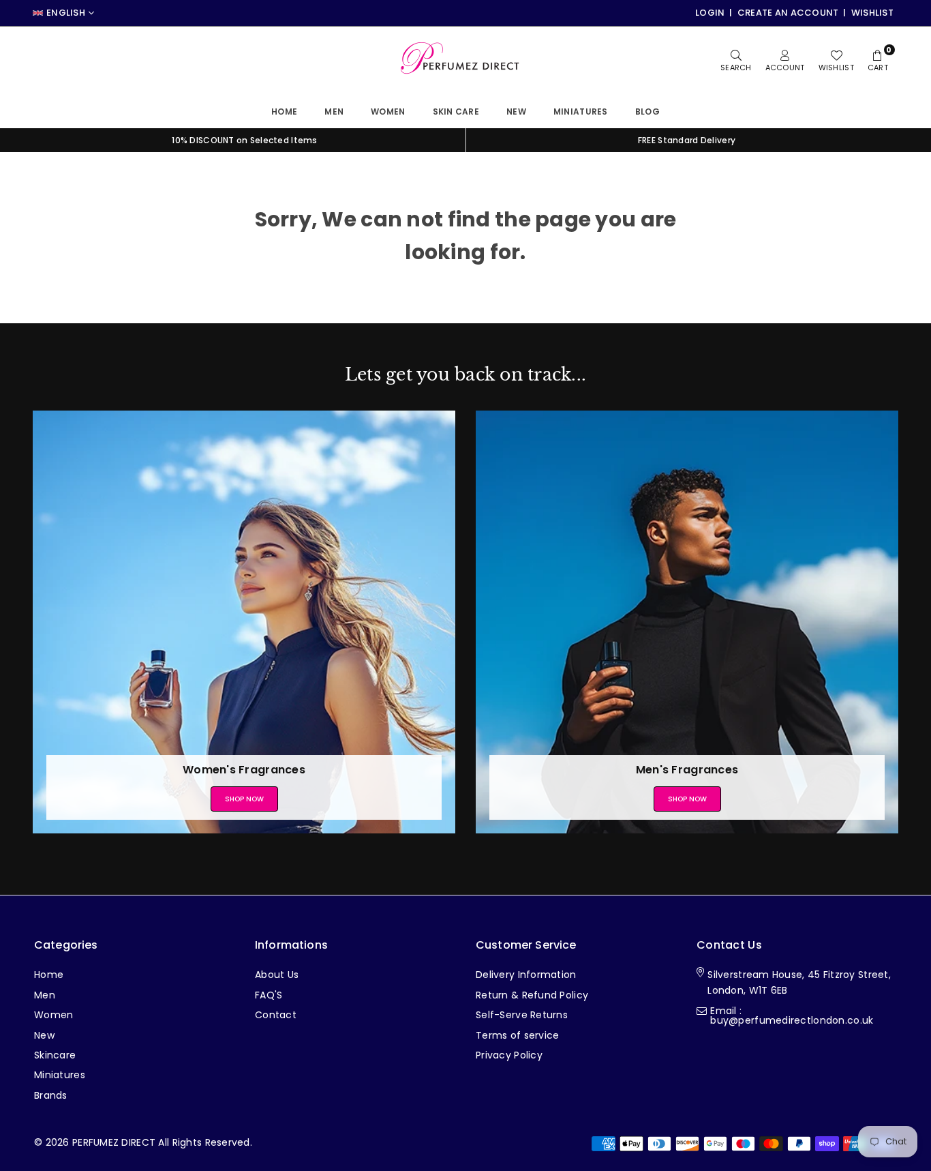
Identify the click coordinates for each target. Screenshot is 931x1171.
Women (388, 111)
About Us (277, 974)
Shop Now (244, 799)
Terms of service (517, 1035)
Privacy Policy (509, 1055)
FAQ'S (268, 995)
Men (334, 111)
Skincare (55, 1055)
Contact (275, 1015)
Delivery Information (526, 974)
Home (284, 111)
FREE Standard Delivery (686, 140)
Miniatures (59, 1075)
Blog (647, 111)
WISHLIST (872, 12)
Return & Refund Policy (532, 995)
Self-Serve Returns (522, 1015)
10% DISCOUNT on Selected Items (244, 140)
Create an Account (788, 12)
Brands (50, 1095)
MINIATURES (580, 111)
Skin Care (456, 111)
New (516, 111)
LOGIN (709, 12)
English (65, 13)
